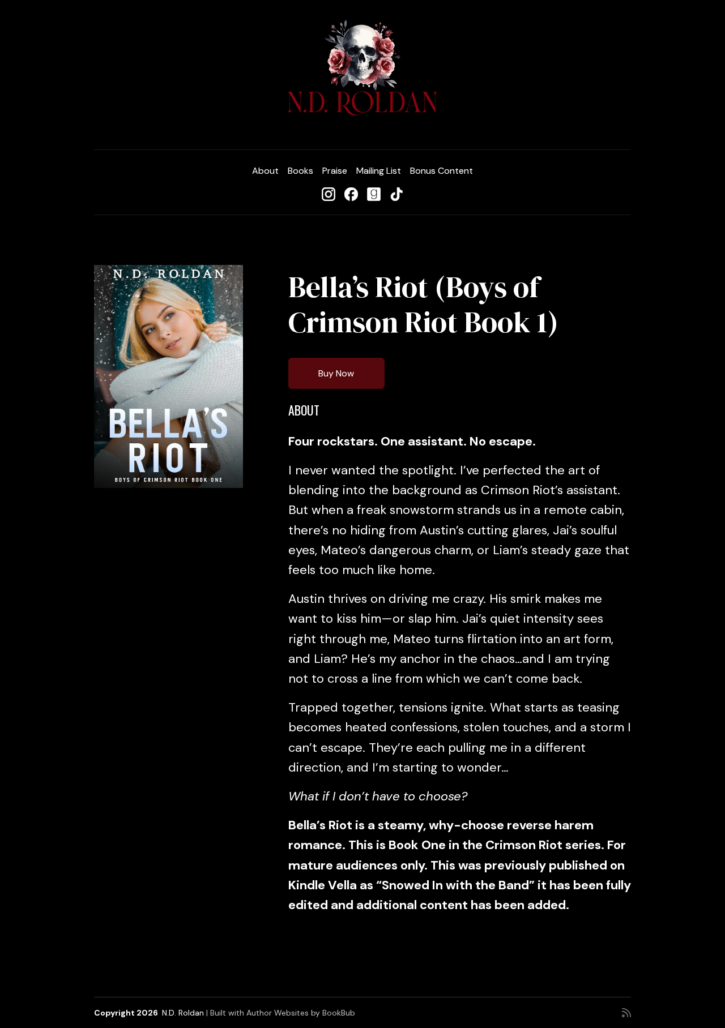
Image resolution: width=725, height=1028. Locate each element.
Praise (334, 171)
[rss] (626, 1012)
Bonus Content (441, 171)
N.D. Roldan (183, 1013)
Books (300, 171)
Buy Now (336, 373)
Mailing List (378, 171)
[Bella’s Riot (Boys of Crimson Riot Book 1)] (168, 376)
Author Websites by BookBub (300, 1013)
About (265, 171)
